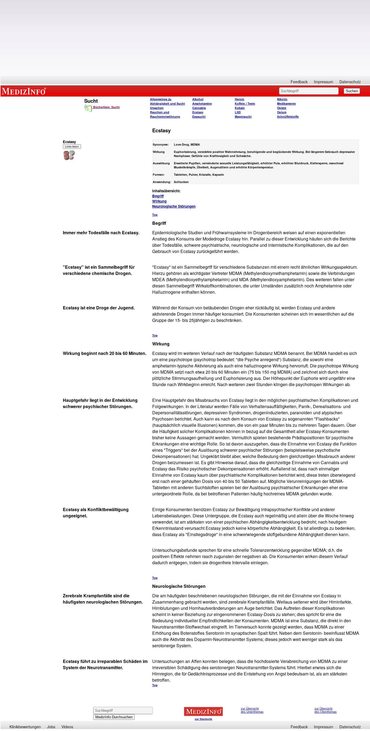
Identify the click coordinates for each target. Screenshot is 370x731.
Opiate (281, 108)
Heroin (239, 99)
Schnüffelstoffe (288, 116)
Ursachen (157, 108)
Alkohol (197, 99)
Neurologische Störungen (174, 206)
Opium (281, 112)
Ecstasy (197, 112)
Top (155, 215)
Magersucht (243, 116)
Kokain (240, 108)
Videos (67, 726)
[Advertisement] (185, 38)
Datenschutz (350, 81)
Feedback (299, 81)
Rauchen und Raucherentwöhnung (165, 114)
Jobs (51, 726)
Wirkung (159, 201)
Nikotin (282, 99)
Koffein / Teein (245, 103)
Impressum (323, 81)
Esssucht (199, 116)
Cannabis (199, 108)
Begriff (158, 195)
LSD (238, 112)
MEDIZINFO (25, 90)
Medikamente (286, 103)
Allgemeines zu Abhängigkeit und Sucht (167, 101)
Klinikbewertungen (25, 726)
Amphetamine (202, 103)
